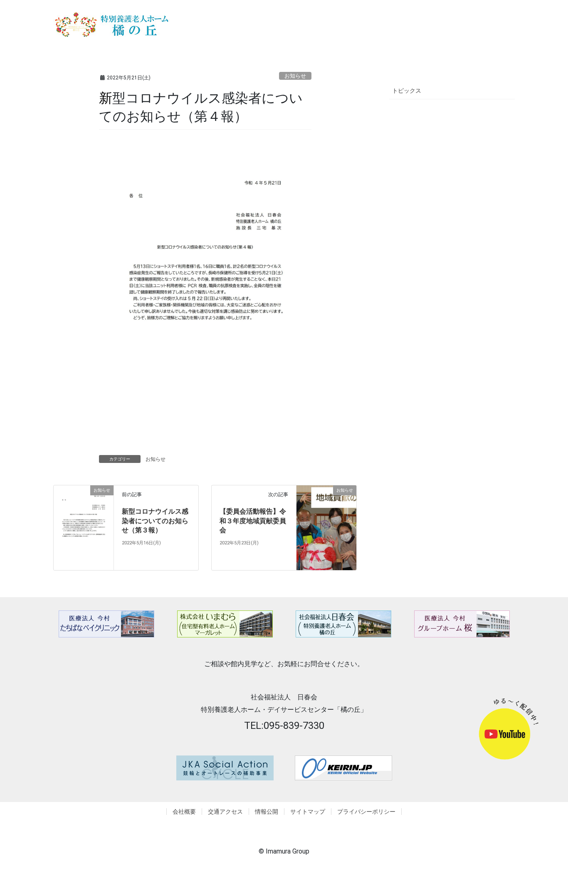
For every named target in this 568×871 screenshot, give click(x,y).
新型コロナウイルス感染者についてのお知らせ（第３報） (155, 520)
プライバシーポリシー (366, 811)
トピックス (406, 90)
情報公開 (266, 811)
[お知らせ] (84, 527)
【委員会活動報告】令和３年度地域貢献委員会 (253, 520)
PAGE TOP (556, 835)
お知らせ (295, 76)
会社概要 (184, 811)
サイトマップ (307, 811)
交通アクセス (225, 811)
